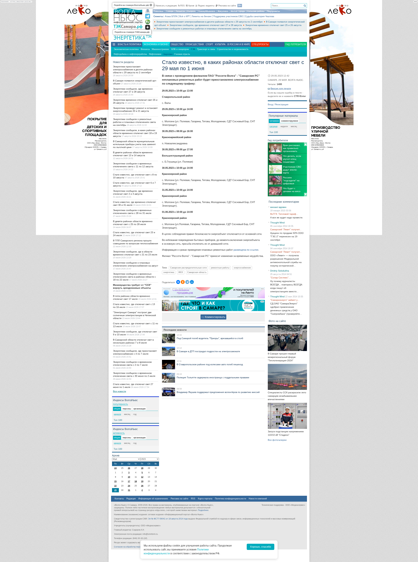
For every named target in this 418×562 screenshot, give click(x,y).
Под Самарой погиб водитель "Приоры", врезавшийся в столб (210, 338)
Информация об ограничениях (153, 498)
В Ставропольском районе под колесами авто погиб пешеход (210, 364)
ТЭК (149, 36)
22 (115, 486)
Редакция (131, 498)
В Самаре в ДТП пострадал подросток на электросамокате (208, 351)
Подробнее (203, 510)
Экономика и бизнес (156, 44)
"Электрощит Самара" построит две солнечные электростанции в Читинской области (134, 315)
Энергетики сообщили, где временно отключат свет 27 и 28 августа (205, 25)
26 (129, 468)
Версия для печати (281, 88)
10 (129, 477)
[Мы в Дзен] (147, 27)
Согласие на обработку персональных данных (135, 547)
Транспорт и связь (206, 49)
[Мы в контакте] (147, 10)
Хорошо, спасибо (260, 546)
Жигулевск (223, 11)
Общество (177, 44)
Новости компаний (258, 498)
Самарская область (197, 272)
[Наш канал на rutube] (147, 21)
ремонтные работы (220, 268)
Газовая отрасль (182, 54)
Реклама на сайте (227, 5)
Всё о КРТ (184, 16)
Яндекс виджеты (206, 5)
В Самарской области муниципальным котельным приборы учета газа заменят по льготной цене (134, 144)
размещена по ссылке (245, 249)
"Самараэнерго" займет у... (284, 300)
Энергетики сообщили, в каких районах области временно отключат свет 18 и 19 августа (135, 133)
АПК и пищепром (180, 49)
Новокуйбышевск (206, 11)
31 (129, 490)
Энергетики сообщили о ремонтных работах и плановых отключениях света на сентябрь (204, 28)
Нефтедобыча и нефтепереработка (130, 54)
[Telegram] (187, 282)
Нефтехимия (155, 54)
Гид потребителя (295, 44)
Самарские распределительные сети (188, 268)
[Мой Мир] (192, 282)
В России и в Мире (238, 44)
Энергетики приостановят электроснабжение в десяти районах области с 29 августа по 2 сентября (209, 21)
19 (142, 481)
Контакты (119, 498)
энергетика (168, 272)
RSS (182, 5)
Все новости (119, 391)
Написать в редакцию (166, 5)
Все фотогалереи (277, 440)
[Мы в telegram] (147, 16)
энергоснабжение (242, 268)
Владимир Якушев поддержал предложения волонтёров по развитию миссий (218, 392)
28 (142, 468)
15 (115, 481)
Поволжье (158, 11)
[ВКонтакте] (178, 282)
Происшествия (194, 44)
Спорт (209, 44)
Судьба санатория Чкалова (259, 16)
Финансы (145, 49)
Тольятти (180, 11)
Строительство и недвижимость (232, 49)
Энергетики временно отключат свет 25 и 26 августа (273, 25)
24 (115, 468)
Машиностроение (160, 49)
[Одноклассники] (183, 282)
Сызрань (191, 11)
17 (129, 481)
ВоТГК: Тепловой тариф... (284, 214)
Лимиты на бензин (201, 16)
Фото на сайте (277, 321)
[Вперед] (305, 194)
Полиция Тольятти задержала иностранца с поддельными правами (213, 377)
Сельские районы (256, 11)
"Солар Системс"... (280, 277)
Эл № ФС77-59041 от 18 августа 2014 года (168, 519)
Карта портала (205, 498)
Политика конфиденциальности (230, 498)
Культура (220, 44)
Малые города (238, 11)
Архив (191, 5)
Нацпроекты (273, 11)
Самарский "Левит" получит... (285, 229)
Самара (169, 11)
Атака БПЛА (171, 16)
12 (142, 477)
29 (115, 490)
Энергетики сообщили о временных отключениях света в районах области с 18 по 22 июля (134, 277)
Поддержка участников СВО (228, 16)
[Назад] (305, 144)
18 (136, 481)
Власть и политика (129, 44)
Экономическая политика (126, 49)
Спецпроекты (260, 44)
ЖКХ (180, 272)
